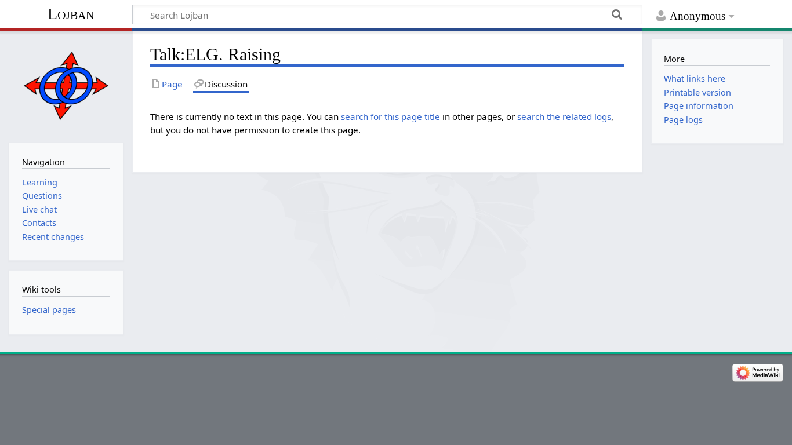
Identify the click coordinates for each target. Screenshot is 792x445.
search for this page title (390, 116)
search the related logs (564, 116)
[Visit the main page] (65, 85)
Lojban (71, 14)
